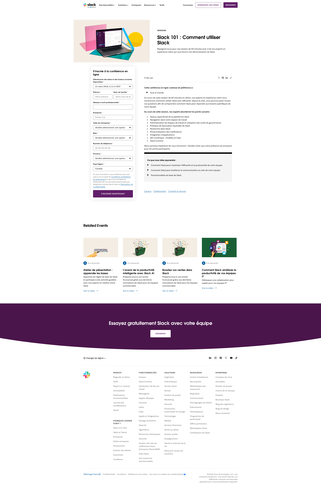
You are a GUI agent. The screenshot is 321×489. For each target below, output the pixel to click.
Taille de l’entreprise (102, 123)
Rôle (95, 133)
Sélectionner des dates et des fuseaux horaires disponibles (112, 80)
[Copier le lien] (231, 78)
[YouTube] (231, 358)
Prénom (97, 92)
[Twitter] (219, 78)
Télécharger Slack (90, 474)
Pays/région (98, 164)
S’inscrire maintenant (113, 194)
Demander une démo (208, 5)
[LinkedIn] (227, 78)
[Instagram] (215, 358)
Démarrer (230, 5)
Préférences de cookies (137, 474)
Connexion (188, 5)
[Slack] (89, 5)
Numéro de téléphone (103, 143)
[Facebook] (223, 78)
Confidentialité (109, 474)
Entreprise (98, 113)
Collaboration (159, 191)
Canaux (147, 191)
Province (97, 154)
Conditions (121, 474)
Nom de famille (120, 92)
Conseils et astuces (177, 191)
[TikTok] (236, 358)
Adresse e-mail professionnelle (106, 102)
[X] (226, 358)
